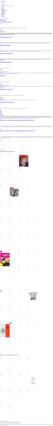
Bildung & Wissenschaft (4, 10)
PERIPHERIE (2, 114)
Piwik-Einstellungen (4, 1)
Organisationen (3, 4)
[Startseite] (1, 2)
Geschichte (3, 15)
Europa (2, 8)
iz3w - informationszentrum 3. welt (4, 71)
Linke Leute (3, 14)
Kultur (2, 11)
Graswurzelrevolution (2, 31)
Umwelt (3, 13)
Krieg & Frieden (3, 9)
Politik (2, 7)
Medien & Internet (4, 12)
